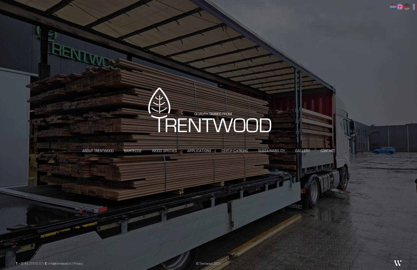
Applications (199, 150)
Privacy (78, 263)
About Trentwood (98, 150)
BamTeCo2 (133, 150)
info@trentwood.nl (59, 263)
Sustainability (271, 150)
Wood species (164, 150)
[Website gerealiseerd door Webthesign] (398, 263)
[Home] (208, 115)
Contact (327, 150)
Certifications (235, 150)
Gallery (302, 150)
